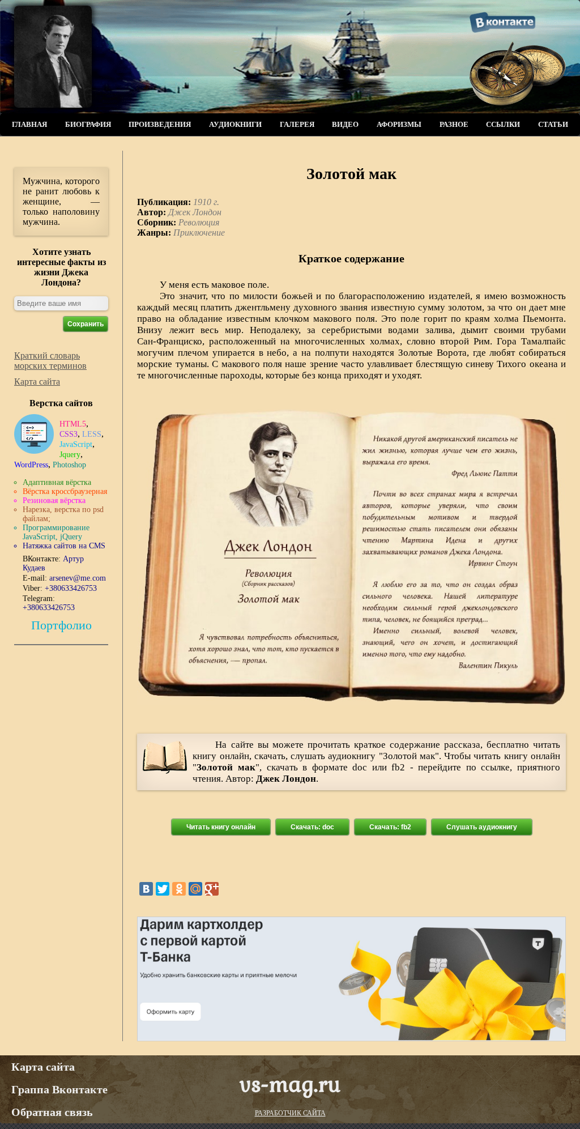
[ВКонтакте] (146, 889)
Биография (88, 125)
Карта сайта (37, 381)
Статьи (553, 125)
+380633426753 (71, 588)
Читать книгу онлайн (220, 827)
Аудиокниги (235, 125)
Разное (454, 125)
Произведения (160, 125)
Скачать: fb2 (390, 827)
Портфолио (61, 625)
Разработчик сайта (290, 1113)
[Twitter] (162, 889)
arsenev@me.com (77, 578)
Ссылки (503, 125)
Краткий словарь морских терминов (50, 360)
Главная (29, 125)
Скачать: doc (312, 827)
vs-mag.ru (290, 1083)
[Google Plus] (212, 889)
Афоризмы (399, 125)
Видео (345, 125)
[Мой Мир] (195, 889)
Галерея (297, 125)
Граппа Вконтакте (59, 1089)
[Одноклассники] (179, 889)
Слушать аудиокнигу (481, 827)
